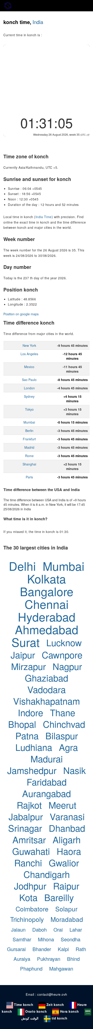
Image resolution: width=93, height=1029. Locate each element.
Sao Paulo (29, 379)
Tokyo (29, 409)
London (29, 388)
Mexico (29, 366)
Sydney (29, 396)
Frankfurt (29, 439)
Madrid (29, 447)
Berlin (29, 430)
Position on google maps (21, 314)
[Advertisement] (46, 78)
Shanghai (29, 464)
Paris (29, 477)
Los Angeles (29, 354)
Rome (29, 455)
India (38, 21)
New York (29, 345)
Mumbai (29, 422)
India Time (43, 216)
